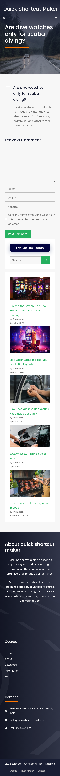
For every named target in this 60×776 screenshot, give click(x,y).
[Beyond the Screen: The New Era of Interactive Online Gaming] (30, 289)
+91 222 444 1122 (20, 728)
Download (11, 664)
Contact (42, 770)
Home (8, 653)
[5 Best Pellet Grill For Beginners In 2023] (30, 484)
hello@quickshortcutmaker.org (27, 720)
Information (12, 670)
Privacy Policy (27, 770)
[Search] (45, 260)
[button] (30, 93)
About (13, 770)
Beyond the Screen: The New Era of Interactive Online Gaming (28, 310)
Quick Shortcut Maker (30, 9)
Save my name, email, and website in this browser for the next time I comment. (31, 219)
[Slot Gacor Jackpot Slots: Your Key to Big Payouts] (30, 340)
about (8, 659)
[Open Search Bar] (4, 18)
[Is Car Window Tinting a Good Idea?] (30, 437)
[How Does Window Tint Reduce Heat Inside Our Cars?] (30, 389)
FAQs (8, 676)
